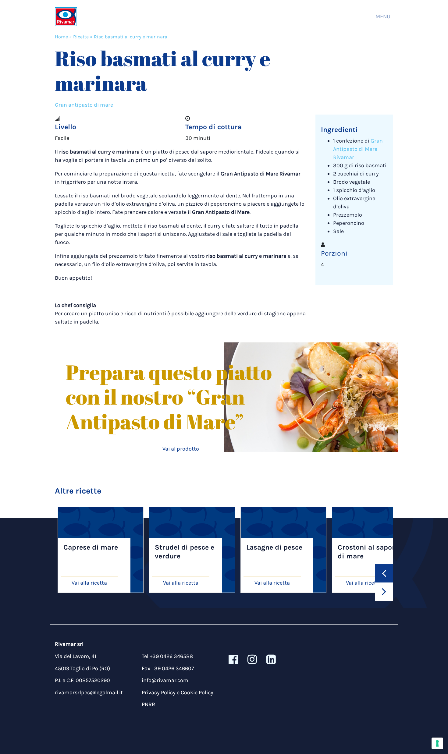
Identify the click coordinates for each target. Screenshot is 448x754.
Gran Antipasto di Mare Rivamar (358, 149)
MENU (382, 16)
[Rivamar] (66, 16)
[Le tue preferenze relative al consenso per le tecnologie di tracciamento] (437, 743)
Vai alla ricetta (89, 582)
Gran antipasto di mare (84, 104)
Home (61, 37)
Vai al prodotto (180, 448)
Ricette (81, 37)
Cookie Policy (197, 692)
